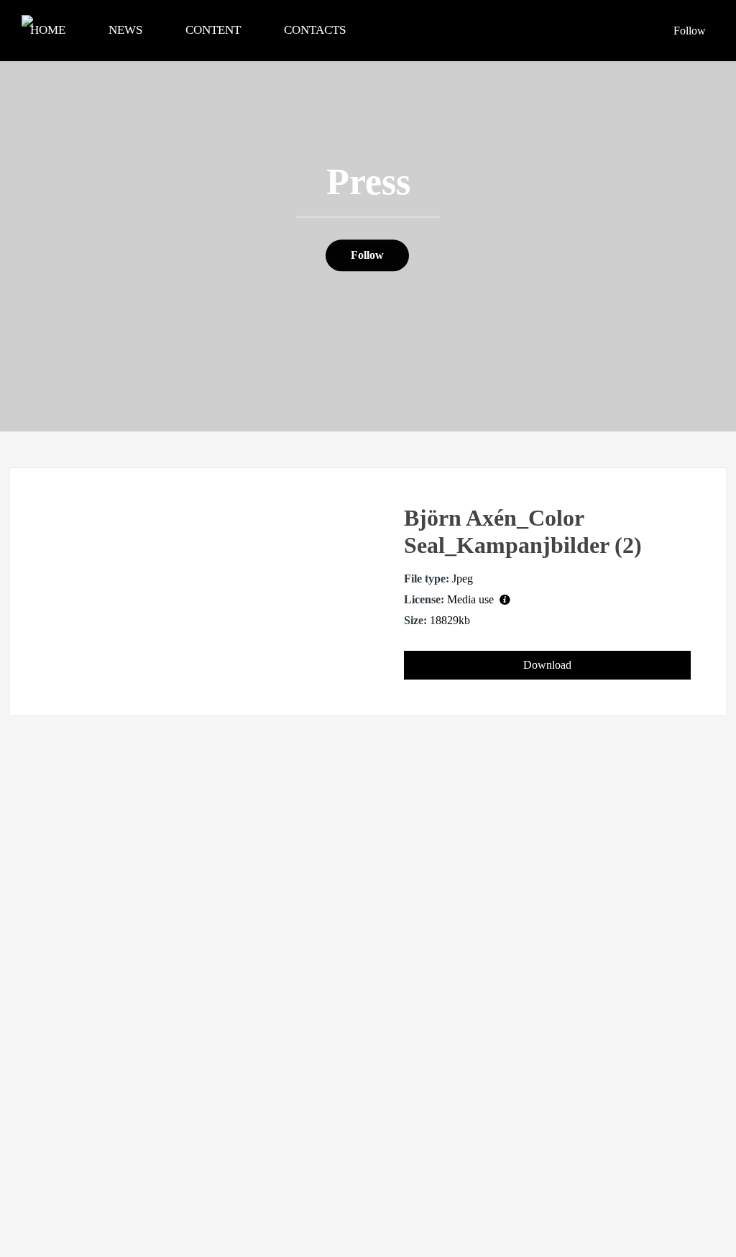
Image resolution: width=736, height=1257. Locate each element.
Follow (689, 30)
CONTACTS (315, 30)
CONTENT (213, 30)
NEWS (125, 30)
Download (547, 665)
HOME (47, 30)
